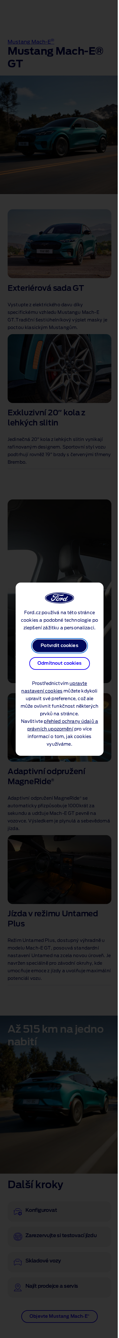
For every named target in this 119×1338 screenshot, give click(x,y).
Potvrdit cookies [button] (59, 646)
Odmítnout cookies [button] (59, 663)
